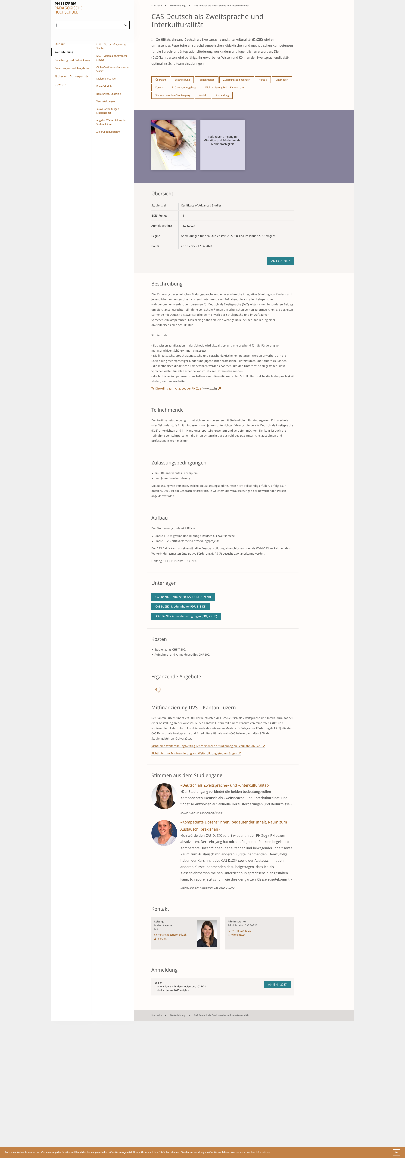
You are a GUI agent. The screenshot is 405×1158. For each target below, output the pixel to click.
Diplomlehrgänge (106, 78)
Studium (60, 44)
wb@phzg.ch (238, 934)
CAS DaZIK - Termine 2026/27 (183, 597)
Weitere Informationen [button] (259, 1152)
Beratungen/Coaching (108, 93)
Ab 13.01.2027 (280, 261)
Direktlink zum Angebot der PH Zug (186, 388)
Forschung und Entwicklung (72, 60)
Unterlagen (282, 79)
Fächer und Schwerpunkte (71, 76)
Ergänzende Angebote (184, 87)
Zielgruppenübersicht (108, 131)
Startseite (156, 5)
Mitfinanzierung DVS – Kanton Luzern (225, 87)
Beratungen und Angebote (72, 68)
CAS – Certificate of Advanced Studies (112, 69)
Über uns (61, 84)
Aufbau (263, 79)
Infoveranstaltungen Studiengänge (107, 111)
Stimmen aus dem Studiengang (172, 95)
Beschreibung (182, 79)
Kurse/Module (104, 86)
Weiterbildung (64, 52)
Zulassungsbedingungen (236, 79)
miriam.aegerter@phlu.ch (172, 934)
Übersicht (160, 79)
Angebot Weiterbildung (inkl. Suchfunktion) (112, 122)
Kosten (159, 87)
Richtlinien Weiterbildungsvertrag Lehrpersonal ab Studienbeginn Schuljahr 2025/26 (206, 746)
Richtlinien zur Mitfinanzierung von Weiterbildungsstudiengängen (194, 753)
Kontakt (203, 95)
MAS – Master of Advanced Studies (111, 46)
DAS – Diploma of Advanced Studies (112, 57)
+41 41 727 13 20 (241, 930)
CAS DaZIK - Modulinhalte (180, 606)
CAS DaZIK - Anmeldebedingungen (186, 616)
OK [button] (396, 1152)
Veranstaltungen (105, 101)
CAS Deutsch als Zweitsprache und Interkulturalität (221, 5)
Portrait (162, 938)
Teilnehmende (207, 79)
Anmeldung (222, 95)
